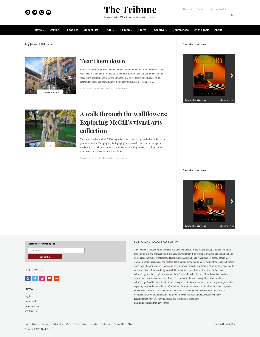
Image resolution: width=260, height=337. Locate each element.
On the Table (201, 29)
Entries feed (30, 301)
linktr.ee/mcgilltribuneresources (154, 302)
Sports (142, 29)
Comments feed (32, 306)
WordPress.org (32, 310)
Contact (201, 9)
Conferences (181, 29)
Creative (159, 29)
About (186, 9)
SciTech (125, 29)
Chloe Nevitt (107, 158)
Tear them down (102, 61)
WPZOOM (230, 324)
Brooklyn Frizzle (104, 88)
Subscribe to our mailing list (41, 243)
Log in (28, 296)
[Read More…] (147, 81)
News (38, 29)
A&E (109, 29)
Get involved (217, 9)
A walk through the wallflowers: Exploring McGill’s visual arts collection (124, 122)
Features (72, 29)
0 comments (121, 88)
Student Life (90, 29)
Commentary (50, 92)
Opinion (54, 29)
